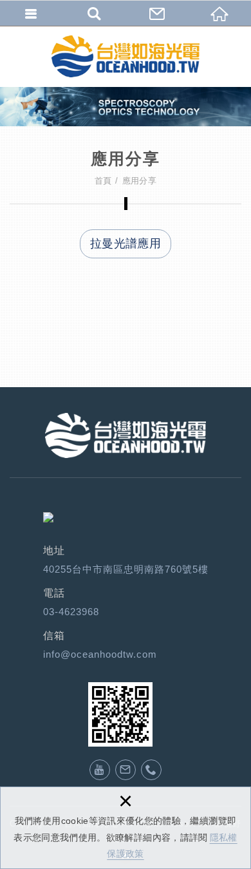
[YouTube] (99, 769)
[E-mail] (125, 769)
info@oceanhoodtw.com (100, 654)
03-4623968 (71, 611)
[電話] (151, 769)
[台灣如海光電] (125, 56)
